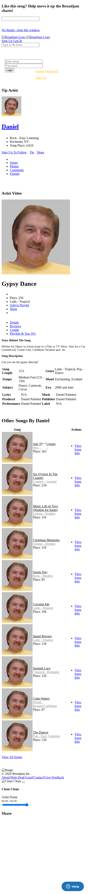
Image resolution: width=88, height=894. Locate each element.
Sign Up (40, 78)
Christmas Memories (46, 540)
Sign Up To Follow (14, 152)
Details (14, 322)
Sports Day (40, 572)
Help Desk (18, 777)
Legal (29, 777)
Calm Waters (41, 698)
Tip (32, 152)
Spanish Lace (41, 668)
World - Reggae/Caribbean (45, 704)
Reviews (15, 326)
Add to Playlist (19, 305)
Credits (14, 330)
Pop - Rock (40, 447)
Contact (39, 777)
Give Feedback (54, 777)
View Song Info (77, 449)
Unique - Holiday (44, 513)
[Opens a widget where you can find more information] (72, 887)
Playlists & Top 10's (23, 333)
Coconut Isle (41, 604)
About (6, 777)
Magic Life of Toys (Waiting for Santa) (45, 508)
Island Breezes (42, 636)
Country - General (44, 481)
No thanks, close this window (21, 30)
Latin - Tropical (43, 608)
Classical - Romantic (46, 672)
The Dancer (40, 732)
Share (40, 152)
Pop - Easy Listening (46, 736)
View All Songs (12, 757)
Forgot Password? (47, 71)
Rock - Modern (43, 576)
